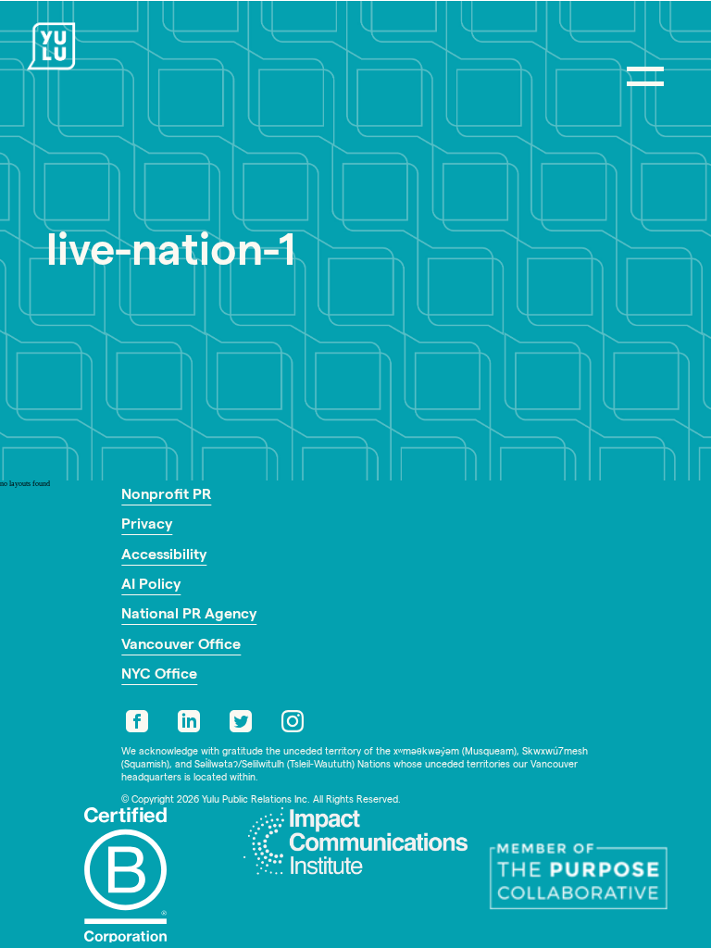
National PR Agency (188, 615)
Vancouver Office (181, 646)
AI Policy (151, 586)
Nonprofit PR (166, 496)
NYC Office (159, 675)
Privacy (146, 525)
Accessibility (163, 556)
